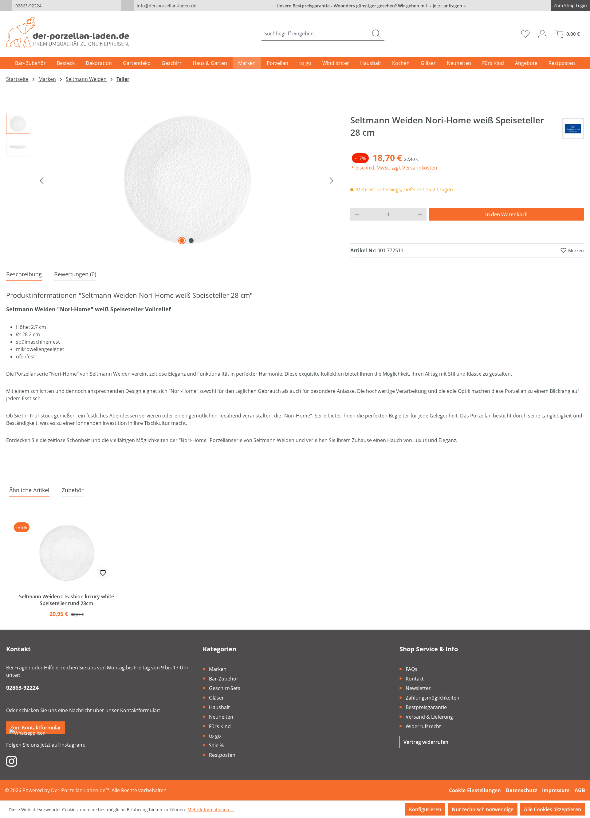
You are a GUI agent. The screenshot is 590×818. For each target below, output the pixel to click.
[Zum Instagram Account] (11, 760)
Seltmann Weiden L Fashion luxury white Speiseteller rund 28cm (66, 600)
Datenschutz (521, 790)
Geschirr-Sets (224, 688)
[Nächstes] (331, 180)
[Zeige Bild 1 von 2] (181, 240)
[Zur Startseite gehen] (67, 32)
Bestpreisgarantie (426, 707)
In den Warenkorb (506, 214)
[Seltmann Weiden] (573, 128)
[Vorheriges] (41, 180)
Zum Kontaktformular (35, 727)
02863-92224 (28, 6)
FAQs (411, 669)
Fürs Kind (220, 726)
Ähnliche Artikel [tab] (29, 490)
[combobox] (315, 34)
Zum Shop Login (570, 5)
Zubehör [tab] (73, 490)
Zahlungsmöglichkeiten (432, 697)
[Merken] (103, 573)
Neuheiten (221, 716)
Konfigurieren (425, 809)
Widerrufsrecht (423, 726)
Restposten (222, 755)
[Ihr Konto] (542, 34)
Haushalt (219, 707)
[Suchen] (376, 34)
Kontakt (415, 678)
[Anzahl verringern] (356, 214)
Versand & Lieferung (429, 716)
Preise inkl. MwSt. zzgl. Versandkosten (393, 167)
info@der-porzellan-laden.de (166, 6)
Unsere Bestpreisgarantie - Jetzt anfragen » (371, 6)
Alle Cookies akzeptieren (552, 809)
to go (215, 735)
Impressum (556, 790)
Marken (217, 669)
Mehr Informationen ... (210, 809)
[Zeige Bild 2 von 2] (191, 240)
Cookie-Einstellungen (475, 790)
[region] (172, 180)
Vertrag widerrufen (425, 742)
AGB (580, 790)
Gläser (216, 697)
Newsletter (418, 688)
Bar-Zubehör (223, 678)
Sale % (216, 745)
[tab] (24, 275)
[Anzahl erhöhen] (420, 214)
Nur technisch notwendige (482, 809)
